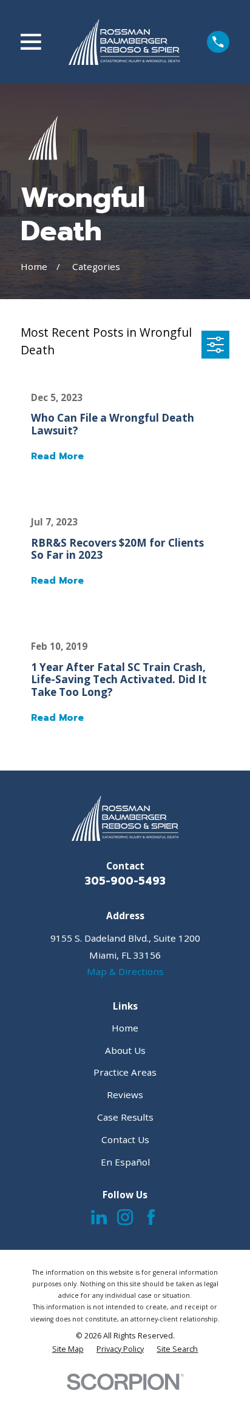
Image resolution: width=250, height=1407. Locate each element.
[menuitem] (68, 1349)
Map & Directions (125, 971)
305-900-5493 (125, 881)
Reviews (125, 1094)
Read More (57, 456)
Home (125, 1028)
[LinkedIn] (99, 1217)
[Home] (124, 41)
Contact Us (125, 1139)
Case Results (125, 1117)
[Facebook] (151, 1217)
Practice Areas (125, 1072)
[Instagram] (125, 1217)
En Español (125, 1162)
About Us (125, 1050)
